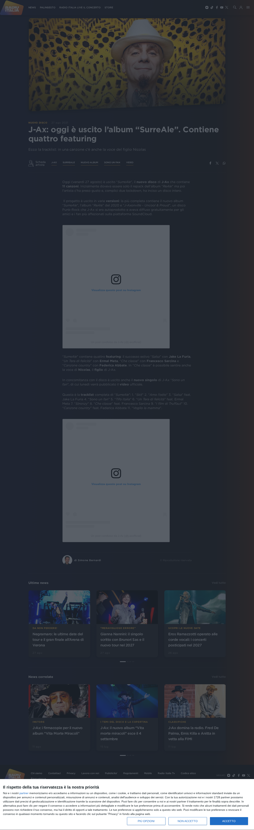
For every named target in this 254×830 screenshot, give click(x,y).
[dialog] (127, 804)
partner (24, 793)
